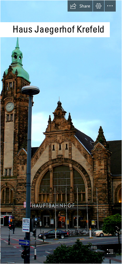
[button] (80, 6)
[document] (61, 132)
